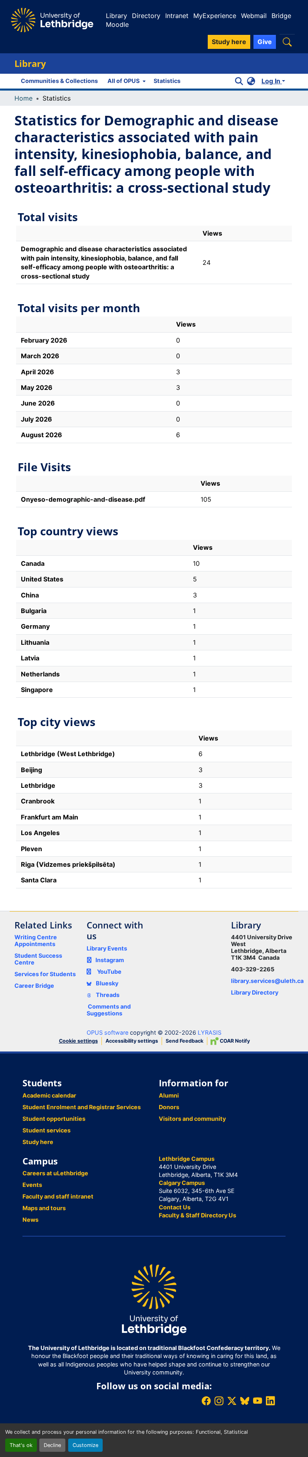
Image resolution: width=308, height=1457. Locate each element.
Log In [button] (271, 81)
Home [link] (23, 98)
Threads (107, 994)
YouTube (109, 971)
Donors (169, 1107)
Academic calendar (49, 1095)
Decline (52, 1445)
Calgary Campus (182, 1182)
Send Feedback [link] (184, 1041)
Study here (37, 1141)
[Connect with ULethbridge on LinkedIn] (270, 1400)
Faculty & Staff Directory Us (197, 1215)
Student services (46, 1130)
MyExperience (214, 16)
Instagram (109, 960)
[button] (287, 42)
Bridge (281, 16)
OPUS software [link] (107, 1032)
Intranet (176, 16)
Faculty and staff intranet (57, 1196)
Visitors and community (192, 1118)
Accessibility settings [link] (131, 1041)
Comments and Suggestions (109, 1010)
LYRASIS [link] (209, 1032)
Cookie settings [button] (78, 1041)
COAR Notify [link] (234, 1041)
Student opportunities (53, 1118)
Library (116, 16)
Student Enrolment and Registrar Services (81, 1107)
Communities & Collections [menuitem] (59, 80)
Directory (146, 16)
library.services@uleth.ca (267, 980)
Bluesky (106, 983)
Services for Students (45, 974)
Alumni (169, 1095)
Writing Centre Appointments (35, 940)
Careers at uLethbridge (55, 1173)
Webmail (254, 16)
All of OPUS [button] (123, 80)
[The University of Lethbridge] (154, 1299)
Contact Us (174, 1207)
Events (32, 1184)
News (30, 1219)
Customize (85, 1445)
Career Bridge (34, 985)
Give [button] (264, 42)
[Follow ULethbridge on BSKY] (244, 1400)
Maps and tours (44, 1208)
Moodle (117, 24)
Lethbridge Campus (187, 1158)
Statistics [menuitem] (167, 80)
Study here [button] (229, 42)
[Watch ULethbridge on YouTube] (257, 1400)
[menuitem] (126, 81)
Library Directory (254, 992)
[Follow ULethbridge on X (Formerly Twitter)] (231, 1400)
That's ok (21, 1445)
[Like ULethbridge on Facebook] (206, 1400)
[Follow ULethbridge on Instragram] (219, 1400)
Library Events (107, 948)
